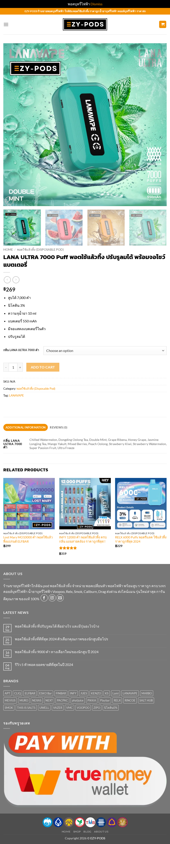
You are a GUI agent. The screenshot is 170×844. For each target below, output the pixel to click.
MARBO (146, 693)
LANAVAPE (16, 395)
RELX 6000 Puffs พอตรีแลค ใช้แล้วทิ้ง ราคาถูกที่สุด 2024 (140, 539)
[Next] (158, 124)
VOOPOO (83, 707)
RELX (117, 700)
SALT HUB (146, 700)
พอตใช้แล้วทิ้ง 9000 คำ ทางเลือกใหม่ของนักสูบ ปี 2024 (57, 652)
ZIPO (96, 707)
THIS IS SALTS (26, 707)
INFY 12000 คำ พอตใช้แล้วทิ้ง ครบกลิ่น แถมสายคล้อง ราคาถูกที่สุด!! (83, 539)
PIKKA (91, 700)
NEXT (49, 700)
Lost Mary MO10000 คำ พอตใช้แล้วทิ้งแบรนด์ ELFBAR (28, 539)
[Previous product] (15, 279)
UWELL (44, 707)
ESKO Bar (45, 693)
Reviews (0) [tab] (58, 427)
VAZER (57, 707)
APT (7, 693)
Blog (87, 831)
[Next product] (7, 279)
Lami (115, 693)
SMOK (9, 707)
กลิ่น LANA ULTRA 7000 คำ (21, 350)
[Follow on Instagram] (52, 598)
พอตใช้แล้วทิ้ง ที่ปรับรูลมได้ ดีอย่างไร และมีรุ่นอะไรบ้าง (57, 626)
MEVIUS (10, 700)
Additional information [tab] (26, 427)
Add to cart (43, 367)
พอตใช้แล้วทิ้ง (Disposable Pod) (40, 249)
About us (101, 831)
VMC (69, 707)
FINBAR (61, 693)
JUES (83, 693)
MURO (23, 700)
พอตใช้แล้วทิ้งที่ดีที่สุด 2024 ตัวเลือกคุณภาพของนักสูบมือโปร (61, 639)
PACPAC (62, 700)
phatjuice (77, 700)
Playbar (105, 700)
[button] (6, 24)
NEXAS (36, 700)
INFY (73, 693)
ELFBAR (30, 693)
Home (8, 249)
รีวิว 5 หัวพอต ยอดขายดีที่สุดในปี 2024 (44, 664)
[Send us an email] (60, 598)
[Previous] (12, 124)
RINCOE (130, 700)
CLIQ (17, 693)
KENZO (96, 693)
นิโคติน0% (110, 707)
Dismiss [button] (96, 4)
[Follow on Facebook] (44, 598)
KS (106, 693)
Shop (77, 831)
